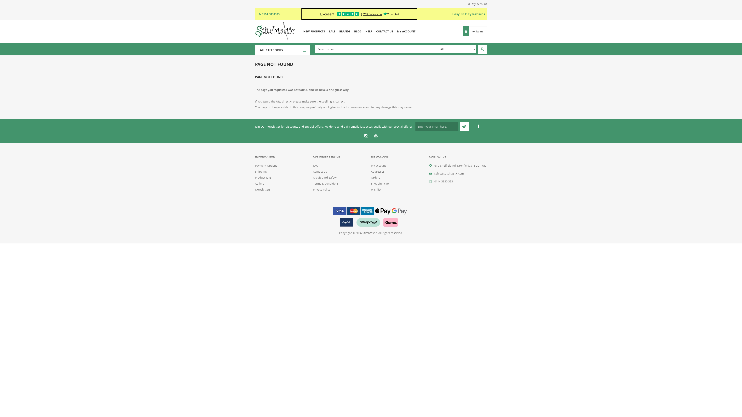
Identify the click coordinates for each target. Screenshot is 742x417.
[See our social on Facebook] (478, 126)
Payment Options (266, 165)
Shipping (261, 171)
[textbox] (376, 49)
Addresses (378, 171)
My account (378, 165)
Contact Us (320, 171)
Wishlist (376, 189)
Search (482, 49)
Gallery (259, 183)
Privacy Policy (321, 189)
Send (464, 126)
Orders (375, 177)
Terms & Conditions (326, 183)
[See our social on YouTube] (376, 135)
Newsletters (263, 189)
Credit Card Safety (325, 177)
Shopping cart (380, 183)
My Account (479, 4)
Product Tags (263, 177)
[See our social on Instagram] (366, 135)
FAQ (315, 165)
